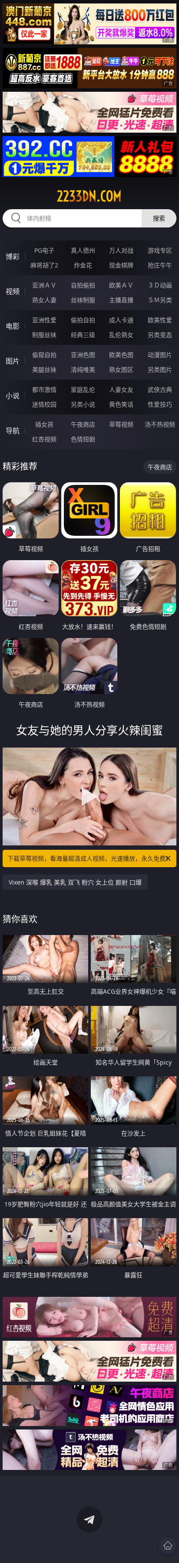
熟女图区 (121, 369)
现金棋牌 (121, 265)
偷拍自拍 (83, 320)
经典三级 (83, 335)
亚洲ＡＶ (44, 285)
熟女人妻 (44, 300)
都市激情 (44, 389)
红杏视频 (44, 439)
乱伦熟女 (121, 335)
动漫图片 (160, 355)
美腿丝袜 (44, 369)
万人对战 (121, 250)
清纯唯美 (83, 369)
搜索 (159, 218)
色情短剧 (83, 439)
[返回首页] (167, 1545)
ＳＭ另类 (160, 300)
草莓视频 (121, 424)
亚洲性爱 (44, 320)
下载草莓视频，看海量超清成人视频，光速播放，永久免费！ (89, 858)
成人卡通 (121, 320)
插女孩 (44, 424)
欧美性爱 (160, 320)
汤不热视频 (160, 424)
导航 (13, 430)
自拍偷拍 (83, 285)
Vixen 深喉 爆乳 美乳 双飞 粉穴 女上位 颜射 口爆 (75, 882)
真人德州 (83, 250)
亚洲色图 (83, 355)
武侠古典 (160, 389)
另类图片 (160, 369)
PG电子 (44, 250)
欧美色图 (121, 355)
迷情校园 (44, 404)
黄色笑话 (121, 404)
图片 (13, 361)
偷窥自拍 (44, 355)
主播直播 (121, 300)
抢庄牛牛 (160, 265)
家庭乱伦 (83, 389)
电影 (13, 326)
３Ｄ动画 (160, 285)
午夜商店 (83, 424)
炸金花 (83, 265)
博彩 (13, 256)
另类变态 (160, 335)
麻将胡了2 (44, 265)
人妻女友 (121, 389)
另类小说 (83, 404)
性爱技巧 (160, 404)
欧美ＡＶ (121, 285)
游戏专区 (160, 250)
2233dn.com (89, 196)
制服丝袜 (44, 335)
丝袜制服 (83, 300)
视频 (13, 291)
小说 (13, 396)
